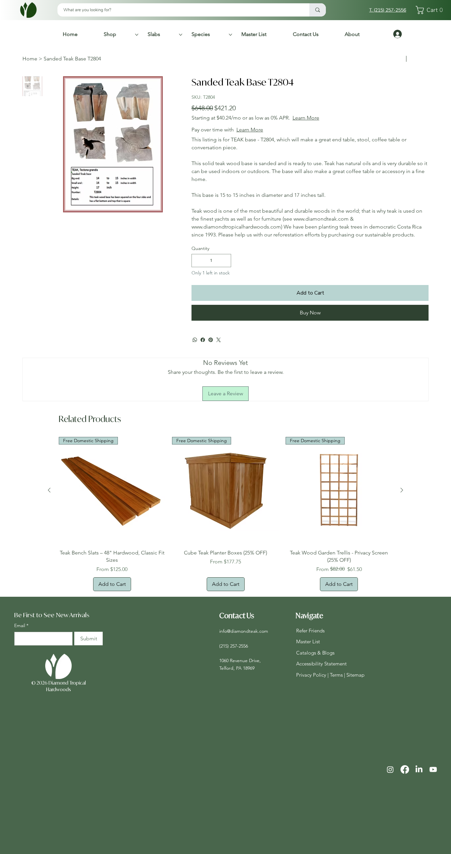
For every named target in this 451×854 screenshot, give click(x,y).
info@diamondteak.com (243, 631)
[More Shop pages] (136, 34)
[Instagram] (390, 769)
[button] (431, 10)
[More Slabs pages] (180, 34)
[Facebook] (202, 340)
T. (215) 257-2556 (387, 10)
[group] (225, 514)
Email (21, 625)
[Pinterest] (210, 340)
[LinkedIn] (419, 769)
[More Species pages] (230, 34)
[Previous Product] (49, 490)
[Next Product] (402, 490)
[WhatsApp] (194, 340)
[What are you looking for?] (317, 10)
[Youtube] (433, 769)
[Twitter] (218, 340)
